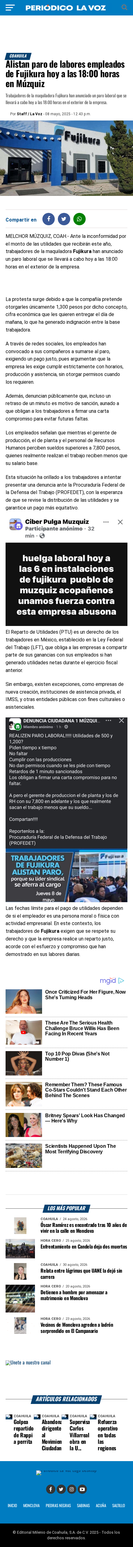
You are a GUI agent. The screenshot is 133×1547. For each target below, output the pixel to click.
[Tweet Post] (63, 219)
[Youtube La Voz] (82, 1489)
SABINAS (83, 1505)
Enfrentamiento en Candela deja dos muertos (84, 1246)
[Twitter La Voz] (61, 1489)
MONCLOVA (31, 1505)
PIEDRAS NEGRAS (58, 1505)
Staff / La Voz (29, 114)
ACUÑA (101, 1505)
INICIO (12, 1505)
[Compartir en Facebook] (48, 219)
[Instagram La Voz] (71, 1489)
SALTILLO (118, 1505)
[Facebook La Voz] (50, 1489)
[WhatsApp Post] (79, 219)
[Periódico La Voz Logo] (66, 10)
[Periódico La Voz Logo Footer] (66, 1470)
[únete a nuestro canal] (66, 1377)
